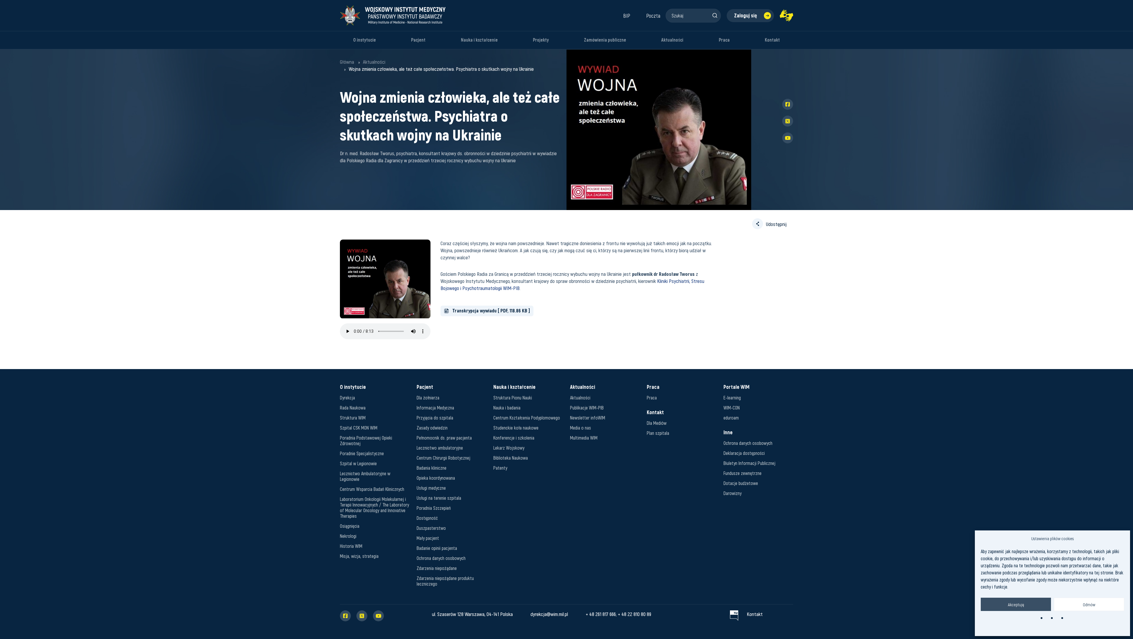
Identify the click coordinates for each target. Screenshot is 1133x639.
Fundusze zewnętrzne (742, 473)
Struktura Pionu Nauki (512, 397)
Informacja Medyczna (435, 407)
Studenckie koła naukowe (515, 427)
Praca (724, 40)
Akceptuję (1016, 604)
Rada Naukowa (353, 407)
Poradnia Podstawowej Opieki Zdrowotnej (366, 440)
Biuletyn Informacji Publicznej (749, 463)
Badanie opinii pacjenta (437, 548)
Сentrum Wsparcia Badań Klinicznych (372, 489)
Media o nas (580, 427)
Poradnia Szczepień (434, 508)
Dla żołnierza (428, 397)
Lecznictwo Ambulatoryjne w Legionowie (365, 476)
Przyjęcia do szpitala (435, 417)
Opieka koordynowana (436, 478)
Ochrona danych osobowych (441, 558)
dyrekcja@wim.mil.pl (549, 614)
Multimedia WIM (583, 437)
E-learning (732, 397)
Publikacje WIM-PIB (587, 407)
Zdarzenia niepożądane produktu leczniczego (445, 580)
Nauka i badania (506, 407)
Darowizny (732, 493)
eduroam (731, 417)
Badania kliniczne (431, 468)
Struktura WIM (353, 417)
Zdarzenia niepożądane (437, 568)
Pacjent (418, 40)
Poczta (653, 15)
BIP (626, 15)
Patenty (500, 468)
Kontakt (772, 40)
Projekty (541, 40)
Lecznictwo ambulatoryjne (440, 447)
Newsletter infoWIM (587, 417)
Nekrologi (348, 536)
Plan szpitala (658, 433)
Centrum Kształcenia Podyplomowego (526, 417)
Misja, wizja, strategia (359, 556)
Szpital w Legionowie (358, 463)
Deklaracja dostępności (744, 453)
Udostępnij (776, 224)
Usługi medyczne (431, 488)
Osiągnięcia (349, 526)
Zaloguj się (745, 15)
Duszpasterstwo (431, 528)
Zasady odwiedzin (432, 427)
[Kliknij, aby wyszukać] (715, 15)
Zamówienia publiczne (605, 40)
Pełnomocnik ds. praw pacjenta (444, 437)
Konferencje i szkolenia (513, 437)
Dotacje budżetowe (740, 483)
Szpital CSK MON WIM (358, 427)
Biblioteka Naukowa (510, 458)
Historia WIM (351, 546)
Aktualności (672, 40)
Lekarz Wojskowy (508, 447)
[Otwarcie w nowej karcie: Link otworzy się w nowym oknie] (786, 15)
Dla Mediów (657, 423)
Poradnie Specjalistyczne (362, 453)
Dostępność (427, 518)
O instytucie (364, 40)
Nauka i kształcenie (479, 40)
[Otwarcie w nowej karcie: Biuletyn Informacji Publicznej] (734, 614)
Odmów (1089, 604)
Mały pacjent (428, 538)
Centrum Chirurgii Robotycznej (443, 458)
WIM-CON (731, 407)
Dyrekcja (347, 397)
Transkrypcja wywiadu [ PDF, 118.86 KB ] (491, 310)
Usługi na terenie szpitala (439, 498)
